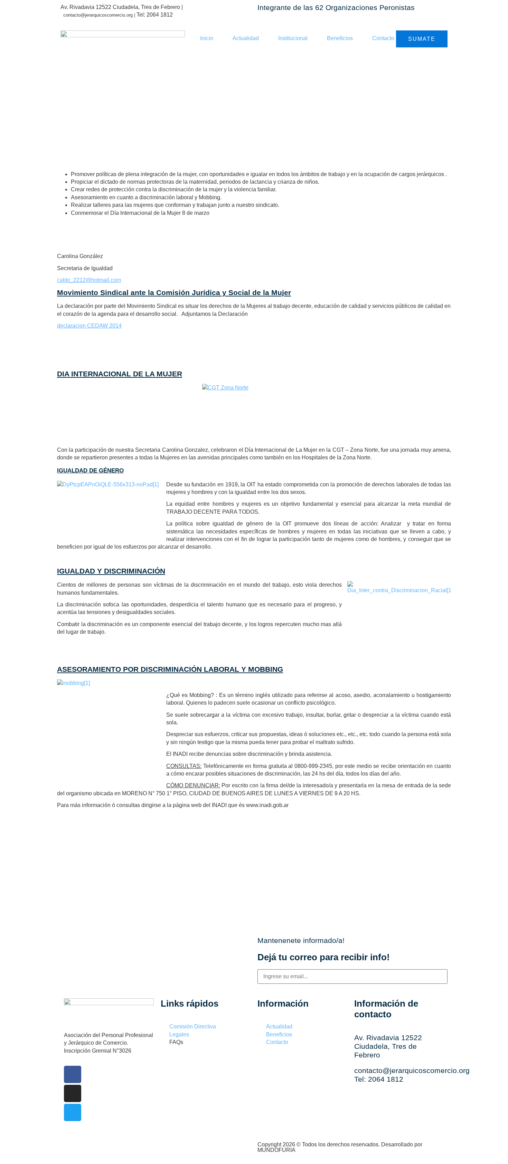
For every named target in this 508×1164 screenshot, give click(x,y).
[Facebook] (72, 1074)
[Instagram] (72, 1093)
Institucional (293, 38)
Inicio (206, 38)
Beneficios (340, 38)
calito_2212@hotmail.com (89, 280)
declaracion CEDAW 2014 (89, 326)
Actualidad (246, 38)
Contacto (383, 38)
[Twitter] (72, 1112)
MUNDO (276, 1150)
